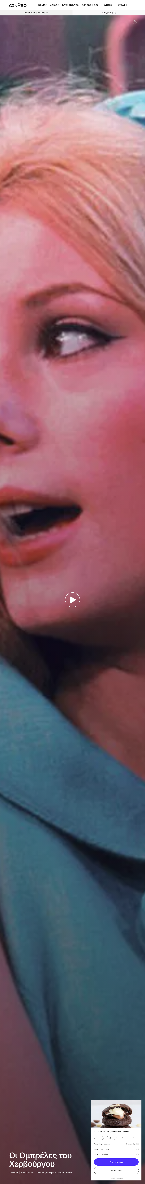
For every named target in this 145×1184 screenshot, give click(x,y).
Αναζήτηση (107, 12)
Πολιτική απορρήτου (116, 1178)
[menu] (133, 5)
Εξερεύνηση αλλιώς (34, 12)
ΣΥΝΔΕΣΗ (108, 5)
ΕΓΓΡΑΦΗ (122, 5)
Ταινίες (42, 4)
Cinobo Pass (90, 4)
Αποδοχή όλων (116, 1162)
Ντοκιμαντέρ (70, 4)
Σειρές (54, 4)
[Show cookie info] (137, 1144)
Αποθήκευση (116, 1171)
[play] (72, 599)
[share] (135, 22)
